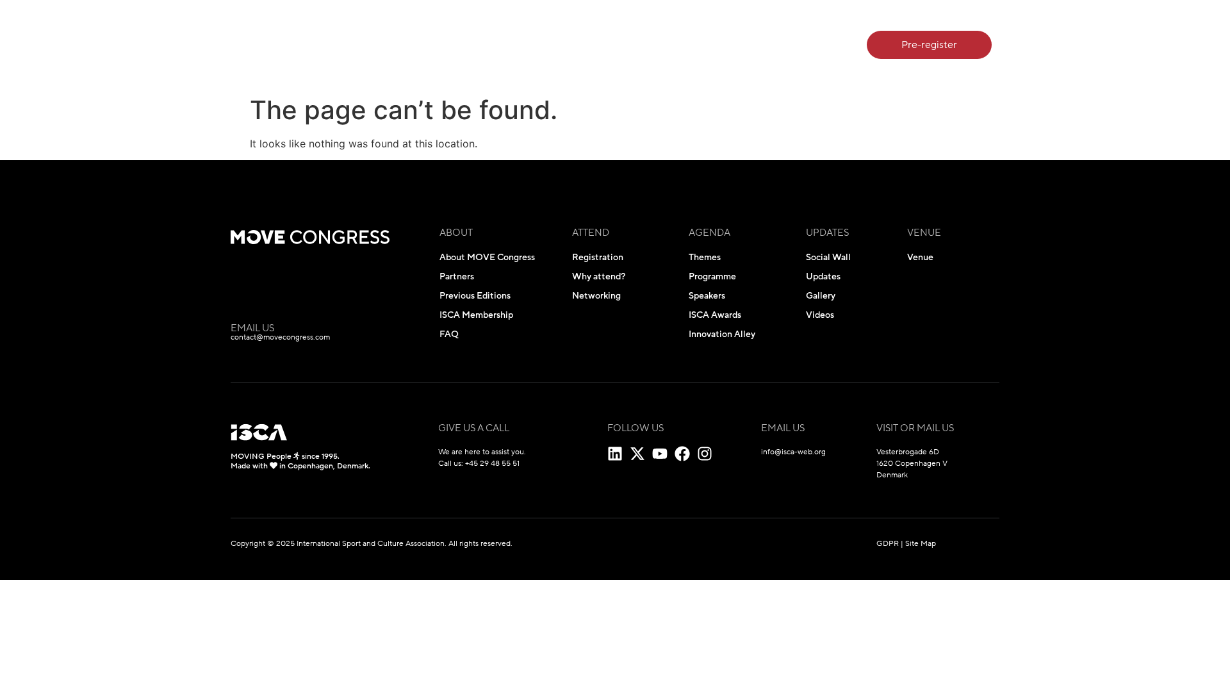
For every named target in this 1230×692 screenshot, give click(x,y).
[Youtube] (660, 453)
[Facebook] (682, 453)
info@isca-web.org (793, 452)
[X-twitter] (637, 453)
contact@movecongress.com (280, 337)
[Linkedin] (615, 453)
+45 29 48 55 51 (492, 463)
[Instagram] (704, 453)
